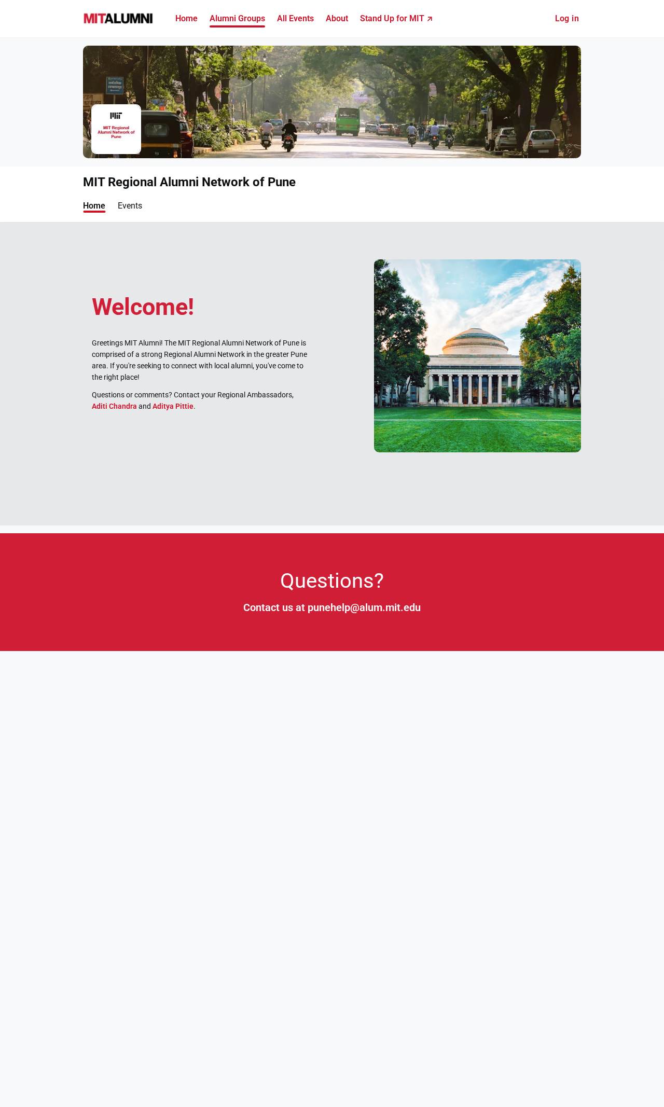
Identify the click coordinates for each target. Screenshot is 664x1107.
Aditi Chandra (114, 406)
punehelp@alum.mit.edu (364, 608)
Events (130, 206)
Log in (567, 18)
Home (94, 206)
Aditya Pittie (173, 406)
